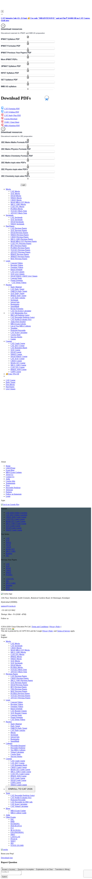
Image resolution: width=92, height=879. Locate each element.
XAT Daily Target (17, 293)
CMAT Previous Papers (20, 237)
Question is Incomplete (26, 869)
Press (8, 485)
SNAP (8, 545)
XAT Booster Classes (19, 713)
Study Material (16, 287)
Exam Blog (10, 470)
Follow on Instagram (13, 494)
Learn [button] (8, 261)
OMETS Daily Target (19, 291)
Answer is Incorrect (8, 869)
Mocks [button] (8, 189)
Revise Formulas (17, 309)
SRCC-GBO (11, 583)
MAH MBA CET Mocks (20, 202)
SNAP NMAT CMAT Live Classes (24, 276)
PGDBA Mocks (17, 209)
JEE (12, 843)
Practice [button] (9, 285)
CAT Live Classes (17, 272)
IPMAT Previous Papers (20, 254)
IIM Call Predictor (20, 315)
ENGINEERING (17, 832)
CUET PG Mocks (17, 207)
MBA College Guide (18, 813)
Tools (8, 793)
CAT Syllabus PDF (11, 112)
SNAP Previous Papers (19, 233)
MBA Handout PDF (12, 126)
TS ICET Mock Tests (19, 211)
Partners (9, 492)
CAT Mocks (15, 191)
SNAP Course (16, 352)
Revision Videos (17, 265)
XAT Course (15, 350)
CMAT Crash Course (19, 767)
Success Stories (16, 337)
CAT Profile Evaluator (21, 319)
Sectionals (14, 300)
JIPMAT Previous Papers (20, 256)
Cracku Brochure (10, 119)
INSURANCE (16, 826)
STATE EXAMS (17, 845)
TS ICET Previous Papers (20, 250)
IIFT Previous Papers (19, 246)
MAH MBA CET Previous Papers (24, 241)
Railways (9, 590)
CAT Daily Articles (18, 298)
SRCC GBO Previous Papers (22, 239)
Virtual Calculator (17, 752)
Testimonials (10, 483)
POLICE (14, 839)
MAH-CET (10, 549)
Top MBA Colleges (18, 750)
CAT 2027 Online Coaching (16, 515)
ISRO (13, 835)
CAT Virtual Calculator (19, 806)
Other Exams (11, 817)
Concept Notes (16, 278)
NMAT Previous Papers (20, 235)
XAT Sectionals (17, 220)
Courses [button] (9, 341)
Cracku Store (15, 335)
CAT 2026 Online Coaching (16, 513)
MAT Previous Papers (19, 259)
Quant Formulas (17, 280)
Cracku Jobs (10, 481)
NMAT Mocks (16, 198)
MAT (8, 587)
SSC (7, 556)
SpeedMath (15, 306)
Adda (8, 479)
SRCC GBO (10, 551)
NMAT (8, 543)
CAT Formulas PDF (12, 109)
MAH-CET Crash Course (15, 521)
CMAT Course (16, 361)
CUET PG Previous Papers (21, 243)
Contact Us (10, 477)
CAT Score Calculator (19, 332)
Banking (9, 553)
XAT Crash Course (13, 526)
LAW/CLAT (15, 837)
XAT (8, 540)
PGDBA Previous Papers (20, 248)
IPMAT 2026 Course (18, 369)
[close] (2, 14)
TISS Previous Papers (19, 689)
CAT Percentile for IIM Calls (21, 802)
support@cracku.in (8, 606)
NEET (13, 841)
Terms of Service (63, 631)
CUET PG (10, 579)
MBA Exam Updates (14, 472)
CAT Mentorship (19, 313)
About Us (9, 475)
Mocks (8, 641)
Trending (14, 328)
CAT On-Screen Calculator (21, 311)
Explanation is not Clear (44, 869)
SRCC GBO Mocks (18, 204)
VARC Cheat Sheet (11, 122)
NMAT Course (16, 354)
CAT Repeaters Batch (19, 348)
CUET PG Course (18, 367)
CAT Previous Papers (19, 228)
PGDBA (9, 575)
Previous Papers (12, 674)
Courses (9, 759)
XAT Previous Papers (19, 230)
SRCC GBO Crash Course (16, 524)
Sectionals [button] (9, 215)
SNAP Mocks (16, 196)
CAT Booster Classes (19, 711)
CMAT (8, 547)
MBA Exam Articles (18, 324)
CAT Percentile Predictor (22, 317)
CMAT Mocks (16, 200)
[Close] (3, 26)
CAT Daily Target (17, 289)
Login (23, 185)
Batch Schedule (16, 270)
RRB (12, 821)
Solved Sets (15, 302)
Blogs (8, 808)
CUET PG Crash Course (15, 519)
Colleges (9, 743)
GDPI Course (16, 372)
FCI (12, 828)
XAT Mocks (15, 193)
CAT (7, 538)
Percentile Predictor (13, 488)
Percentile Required (18, 746)
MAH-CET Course (18, 363)
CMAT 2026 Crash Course (16, 517)
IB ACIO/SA (16, 830)
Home (8, 466)
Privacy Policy (55, 627)
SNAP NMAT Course (19, 356)
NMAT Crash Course (14, 530)
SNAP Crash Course (13, 528)
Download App (7, 858)
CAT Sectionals (16, 217)
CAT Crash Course (18, 343)
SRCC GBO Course (18, 365)
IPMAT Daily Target (18, 296)
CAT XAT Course (17, 359)
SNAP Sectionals (17, 222)
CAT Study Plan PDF (12, 115)
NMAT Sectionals (17, 224)
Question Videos (17, 267)
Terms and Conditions (40, 627)
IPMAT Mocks (16, 657)
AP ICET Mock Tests (19, 213)
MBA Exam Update (18, 811)
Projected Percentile (18, 330)
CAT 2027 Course (17, 346)
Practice (9, 722)
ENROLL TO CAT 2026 (20, 789)
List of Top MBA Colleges (21, 326)
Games (13, 339)
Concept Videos (17, 263)
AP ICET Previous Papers (20, 252)
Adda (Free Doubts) (18, 322)
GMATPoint (10, 468)
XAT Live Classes (17, 274)
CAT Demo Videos (19, 283)
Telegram (9, 490)
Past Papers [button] (10, 226)
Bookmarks (15, 304)
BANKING (15, 824)
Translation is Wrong (62, 869)
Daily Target (15, 726)
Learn (8, 700)
